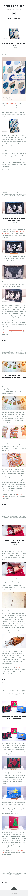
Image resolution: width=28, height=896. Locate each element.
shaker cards (12, 195)
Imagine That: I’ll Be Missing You (14, 44)
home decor (14, 691)
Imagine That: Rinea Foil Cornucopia (14, 541)
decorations (9, 516)
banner (22, 515)
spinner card (15, 353)
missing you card (22, 194)
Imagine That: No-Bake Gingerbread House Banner (14, 377)
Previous (4, 882)
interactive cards (22, 352)
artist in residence (16, 192)
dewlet (6, 194)
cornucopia (22, 690)
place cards (7, 693)
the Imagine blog (12, 104)
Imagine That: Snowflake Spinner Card (14, 219)
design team (8, 352)
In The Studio (14, 47)
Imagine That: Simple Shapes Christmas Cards (14, 718)
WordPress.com (14, 893)
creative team (5, 873)
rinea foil (10, 353)
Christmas (4, 516)
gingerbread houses (22, 516)
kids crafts (21, 873)
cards (21, 192)
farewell (9, 194)
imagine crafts (15, 194)
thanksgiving (23, 693)
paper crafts (6, 195)
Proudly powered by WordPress (9, 892)
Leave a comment (20, 195)
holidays (4, 517)
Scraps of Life (14, 6)
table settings (17, 693)
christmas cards (22, 872)
